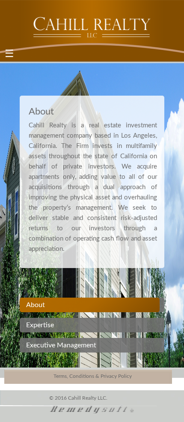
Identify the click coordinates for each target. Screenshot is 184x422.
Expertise (40, 325)
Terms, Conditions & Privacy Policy (92, 376)
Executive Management (61, 345)
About (35, 304)
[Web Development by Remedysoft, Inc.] (92, 408)
